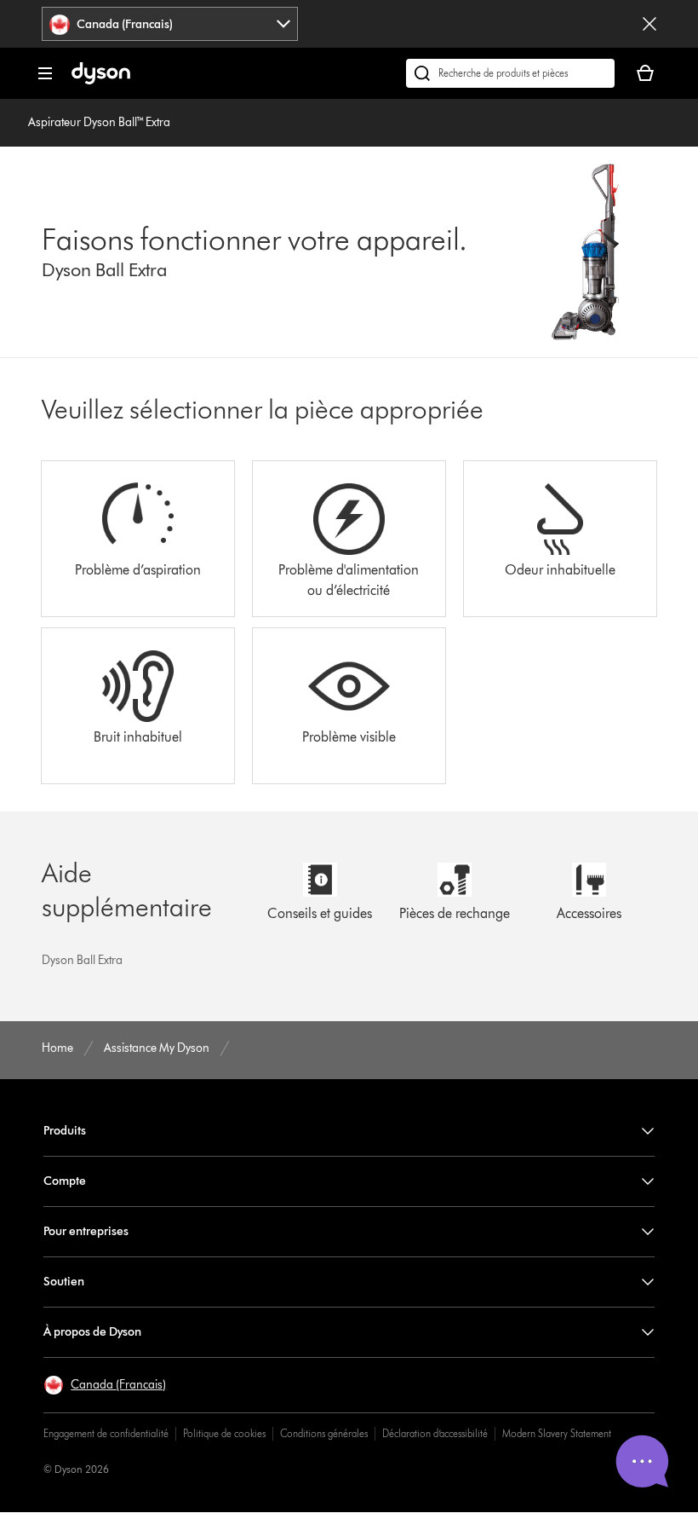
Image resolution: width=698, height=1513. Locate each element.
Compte (64, 1181)
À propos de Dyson (92, 1332)
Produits (64, 1130)
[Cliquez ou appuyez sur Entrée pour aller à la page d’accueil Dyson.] (101, 80)
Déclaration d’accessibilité (435, 1433)
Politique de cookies (224, 1433)
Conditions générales (324, 1433)
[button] (104, 1385)
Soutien (63, 1281)
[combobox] (170, 24)
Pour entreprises (86, 1231)
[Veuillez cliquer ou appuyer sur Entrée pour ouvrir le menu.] (45, 73)
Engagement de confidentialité (106, 1433)
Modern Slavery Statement (556, 1433)
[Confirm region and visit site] (649, 24)
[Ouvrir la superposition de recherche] (510, 73)
